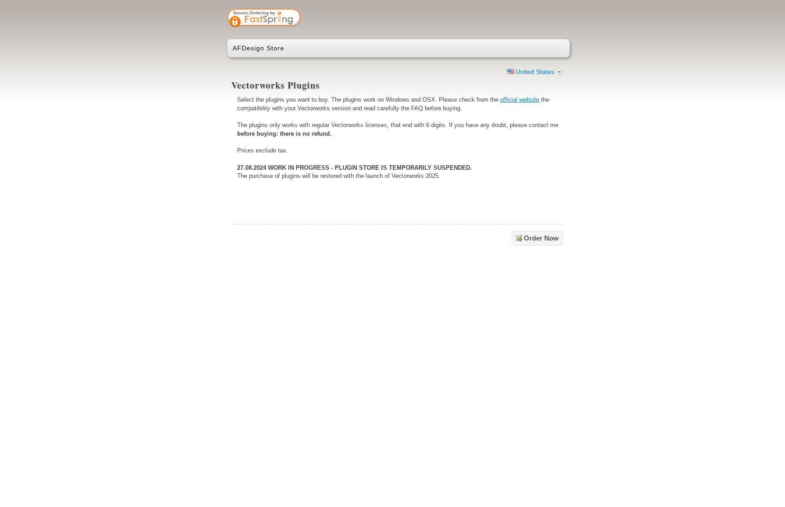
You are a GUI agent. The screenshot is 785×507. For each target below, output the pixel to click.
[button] (527, 19)
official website (519, 99)
